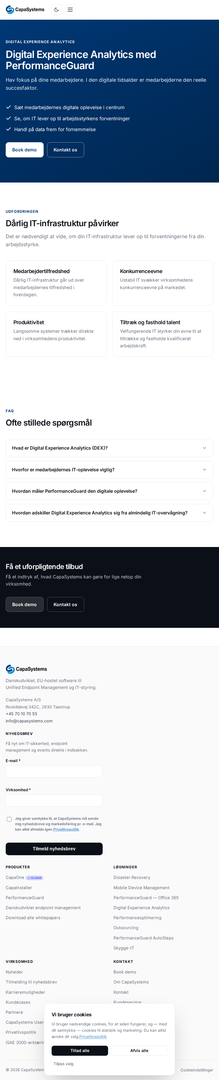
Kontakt (121, 992)
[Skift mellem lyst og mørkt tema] (56, 9)
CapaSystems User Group (32, 1022)
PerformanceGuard (25, 897)
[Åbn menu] (70, 9)
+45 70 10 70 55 (21, 713)
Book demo (24, 150)
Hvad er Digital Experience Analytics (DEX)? (60, 448)
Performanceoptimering (137, 917)
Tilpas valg (63, 1063)
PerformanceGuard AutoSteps (143, 938)
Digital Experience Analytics (141, 907)
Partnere (14, 1012)
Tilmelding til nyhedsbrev (31, 982)
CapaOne (24, 877)
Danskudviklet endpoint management (43, 907)
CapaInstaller (19, 887)
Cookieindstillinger (197, 1070)
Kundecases (18, 1002)
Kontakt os (65, 150)
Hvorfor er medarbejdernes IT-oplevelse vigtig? (63, 469)
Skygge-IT (123, 948)
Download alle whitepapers (33, 917)
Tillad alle (79, 1050)
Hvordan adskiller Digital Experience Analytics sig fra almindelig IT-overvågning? (100, 512)
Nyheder (14, 972)
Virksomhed (18, 790)
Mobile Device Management (141, 887)
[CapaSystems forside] (25, 9)
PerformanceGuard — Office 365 (146, 897)
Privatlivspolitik (66, 829)
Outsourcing (125, 927)
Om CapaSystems (131, 982)
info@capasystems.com (29, 720)
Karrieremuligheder (25, 992)
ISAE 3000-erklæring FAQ (31, 1042)
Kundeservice (127, 1002)
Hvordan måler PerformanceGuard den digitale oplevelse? (74, 491)
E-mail (13, 760)
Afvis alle (139, 1050)
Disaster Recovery (131, 877)
